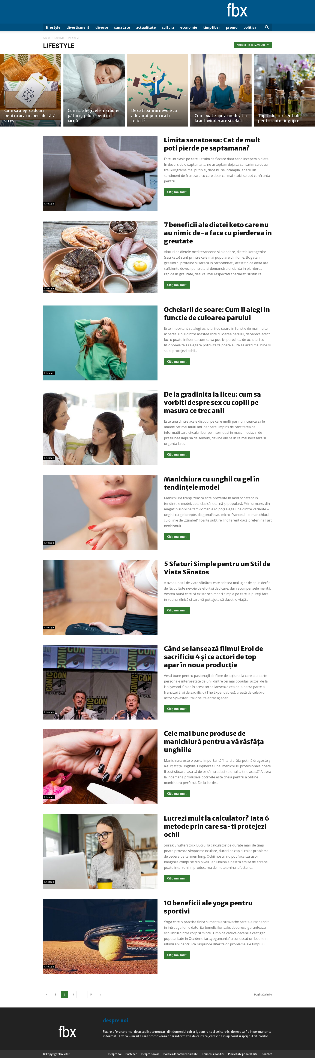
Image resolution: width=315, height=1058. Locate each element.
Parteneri (131, 1054)
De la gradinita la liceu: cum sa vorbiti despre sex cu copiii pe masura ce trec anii (212, 402)
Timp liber (211, 27)
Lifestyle (53, 27)
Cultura (168, 27)
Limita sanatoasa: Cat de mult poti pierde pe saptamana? (212, 144)
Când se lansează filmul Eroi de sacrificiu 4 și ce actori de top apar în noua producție (213, 657)
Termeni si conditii (213, 1054)
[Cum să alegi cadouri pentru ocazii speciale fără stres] (30, 90)
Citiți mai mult (176, 192)
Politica (249, 27)
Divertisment (77, 27)
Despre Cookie (150, 1054)
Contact (267, 1054)
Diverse (101, 27)
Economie (188, 27)
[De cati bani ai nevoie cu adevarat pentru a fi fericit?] (157, 90)
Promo (231, 27)
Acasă (46, 38)
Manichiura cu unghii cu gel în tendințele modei (212, 483)
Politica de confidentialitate (181, 1054)
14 (91, 994)
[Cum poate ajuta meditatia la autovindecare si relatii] (221, 90)
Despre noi (115, 1054)
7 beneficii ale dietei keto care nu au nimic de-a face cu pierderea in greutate (218, 233)
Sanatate (122, 27)
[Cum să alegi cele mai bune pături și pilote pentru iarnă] (94, 90)
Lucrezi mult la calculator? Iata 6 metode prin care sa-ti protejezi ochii (216, 826)
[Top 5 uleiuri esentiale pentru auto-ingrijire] (284, 90)
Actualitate (146, 27)
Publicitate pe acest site (243, 1054)
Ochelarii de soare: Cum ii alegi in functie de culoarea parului (217, 313)
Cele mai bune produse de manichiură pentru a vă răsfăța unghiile (214, 741)
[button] (267, 28)
